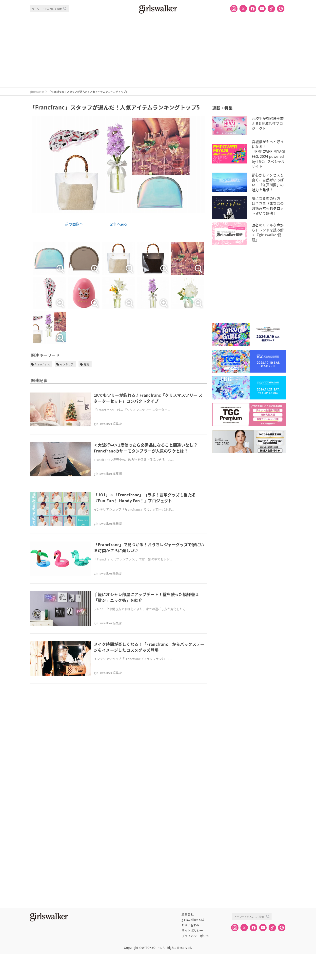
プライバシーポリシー (196, 936)
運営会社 (187, 914)
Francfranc (42, 364)
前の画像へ (74, 223)
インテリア (67, 364)
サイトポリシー (192, 930)
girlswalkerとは (192, 919)
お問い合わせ (190, 925)
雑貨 (86, 364)
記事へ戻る (118, 223)
